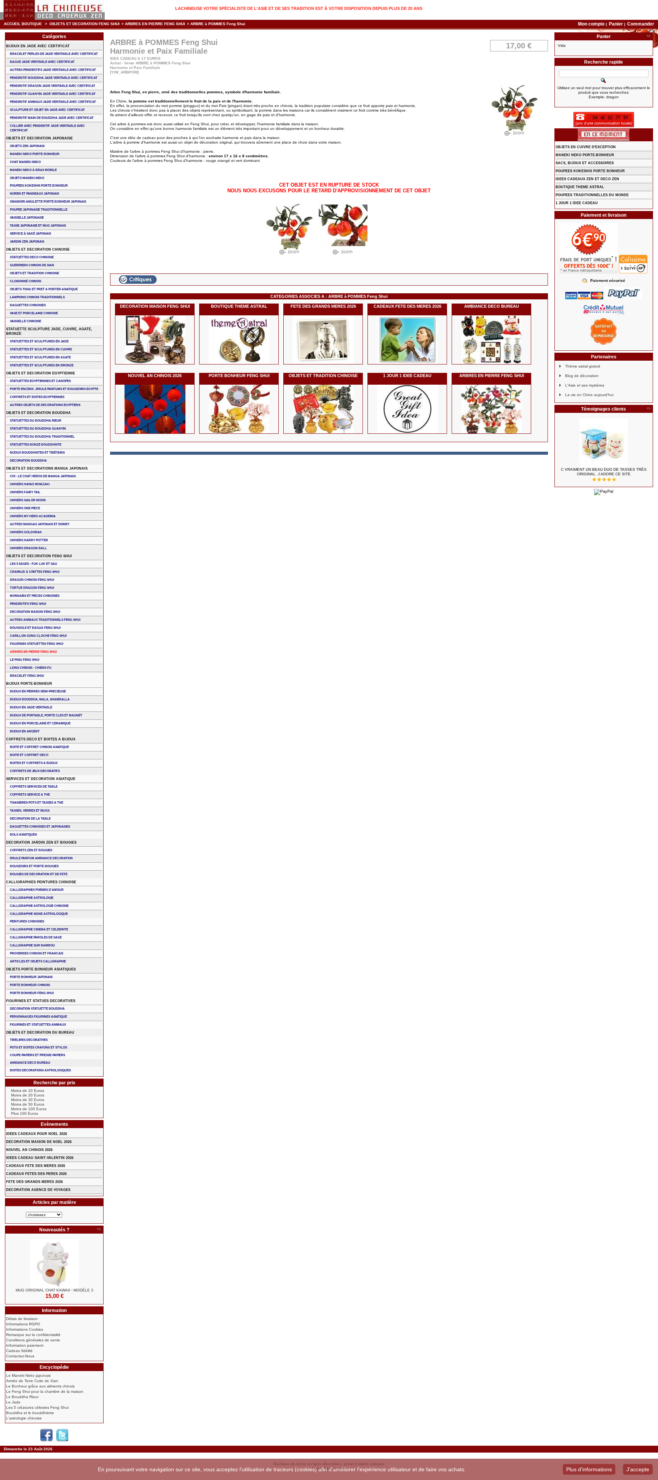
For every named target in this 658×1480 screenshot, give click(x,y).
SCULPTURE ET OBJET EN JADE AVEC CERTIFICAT (47, 110)
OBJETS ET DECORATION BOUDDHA (38, 413)
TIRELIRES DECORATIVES (29, 1040)
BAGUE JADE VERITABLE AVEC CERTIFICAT (42, 62)
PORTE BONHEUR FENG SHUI (239, 375)
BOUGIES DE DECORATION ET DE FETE (38, 874)
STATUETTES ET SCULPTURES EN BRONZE (41, 365)
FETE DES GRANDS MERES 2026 (323, 306)
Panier (616, 24)
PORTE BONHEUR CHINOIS (30, 985)
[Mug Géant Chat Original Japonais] (54, 1263)
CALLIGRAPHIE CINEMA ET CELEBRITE (39, 929)
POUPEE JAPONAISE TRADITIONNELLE (38, 209)
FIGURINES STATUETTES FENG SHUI (36, 644)
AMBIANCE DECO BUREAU (491, 306)
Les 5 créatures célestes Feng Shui (37, 1407)
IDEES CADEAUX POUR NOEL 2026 (36, 1134)
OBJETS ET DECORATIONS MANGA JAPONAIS (47, 468)
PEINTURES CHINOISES (27, 921)
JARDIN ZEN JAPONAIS (27, 241)
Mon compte (591, 24)
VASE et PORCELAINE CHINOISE (34, 313)
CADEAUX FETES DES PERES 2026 (36, 1174)
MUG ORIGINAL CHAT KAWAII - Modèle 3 (54, 1290)
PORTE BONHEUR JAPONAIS (31, 977)
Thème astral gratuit (582, 366)
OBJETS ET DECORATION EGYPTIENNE (40, 373)
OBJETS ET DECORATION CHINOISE (38, 249)
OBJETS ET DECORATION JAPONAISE (39, 138)
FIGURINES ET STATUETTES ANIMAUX (38, 1024)
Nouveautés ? (54, 1229)
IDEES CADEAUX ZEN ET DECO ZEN (587, 179)
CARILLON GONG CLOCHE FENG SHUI (38, 636)
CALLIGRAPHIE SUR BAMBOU (32, 945)
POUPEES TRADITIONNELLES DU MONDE (592, 195)
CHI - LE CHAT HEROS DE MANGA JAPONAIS (43, 476)
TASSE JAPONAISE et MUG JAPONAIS (38, 225)
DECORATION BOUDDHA (28, 460)
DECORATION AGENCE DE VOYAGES (38, 1190)
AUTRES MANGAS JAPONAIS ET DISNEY (39, 524)
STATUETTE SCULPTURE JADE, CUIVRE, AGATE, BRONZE (49, 331)
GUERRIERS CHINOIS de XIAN (32, 265)
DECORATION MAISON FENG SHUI (155, 306)
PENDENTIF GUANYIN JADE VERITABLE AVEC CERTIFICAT (53, 94)
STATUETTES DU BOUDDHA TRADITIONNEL (42, 436)
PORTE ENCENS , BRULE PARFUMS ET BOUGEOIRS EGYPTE (54, 389)
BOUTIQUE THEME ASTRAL (239, 306)
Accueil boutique (23, 24)
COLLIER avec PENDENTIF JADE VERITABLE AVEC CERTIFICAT (47, 128)
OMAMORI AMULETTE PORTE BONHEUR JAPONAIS (48, 201)
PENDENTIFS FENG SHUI (28, 604)
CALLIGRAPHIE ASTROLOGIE (31, 898)
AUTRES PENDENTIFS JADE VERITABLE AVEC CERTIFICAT (53, 70)
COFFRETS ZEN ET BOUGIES (31, 850)
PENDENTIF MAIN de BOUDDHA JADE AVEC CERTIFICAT (52, 118)
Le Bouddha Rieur (22, 1397)
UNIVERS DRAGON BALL (28, 548)
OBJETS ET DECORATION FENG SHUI (85, 24)
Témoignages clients (603, 409)
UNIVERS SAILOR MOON (28, 500)
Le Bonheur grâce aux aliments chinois (40, 1386)
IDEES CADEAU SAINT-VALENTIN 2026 (39, 1158)
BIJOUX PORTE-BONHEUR (29, 684)
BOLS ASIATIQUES (23, 834)
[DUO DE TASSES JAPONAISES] (604, 443)
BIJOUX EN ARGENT (25, 731)
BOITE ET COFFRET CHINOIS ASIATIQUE (39, 747)
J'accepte (637, 1469)
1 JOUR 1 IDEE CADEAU (407, 375)
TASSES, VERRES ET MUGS (30, 810)
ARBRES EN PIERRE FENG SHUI (155, 24)
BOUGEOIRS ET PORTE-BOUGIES (34, 866)
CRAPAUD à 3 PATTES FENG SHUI (34, 572)
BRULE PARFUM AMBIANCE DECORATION (41, 858)
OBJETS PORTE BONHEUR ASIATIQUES (41, 969)
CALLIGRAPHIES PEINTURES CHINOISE (41, 882)
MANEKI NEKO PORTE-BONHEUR (34, 154)
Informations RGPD (23, 1324)
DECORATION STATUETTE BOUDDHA (37, 1008)
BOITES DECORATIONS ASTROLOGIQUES (40, 1070)
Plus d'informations (589, 1469)
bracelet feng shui (27, 676)
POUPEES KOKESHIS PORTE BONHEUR (39, 185)
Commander (640, 24)
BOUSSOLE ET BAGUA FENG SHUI (35, 628)
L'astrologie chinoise (24, 1418)
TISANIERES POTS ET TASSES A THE (36, 802)
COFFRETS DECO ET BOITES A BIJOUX (40, 739)
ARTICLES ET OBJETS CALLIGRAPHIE (38, 961)
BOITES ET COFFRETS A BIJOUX (33, 763)
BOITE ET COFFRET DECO (29, 755)
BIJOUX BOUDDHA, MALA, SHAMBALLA (40, 699)
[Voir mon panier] (648, 36)
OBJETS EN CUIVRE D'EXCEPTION (586, 147)
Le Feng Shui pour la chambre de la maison (44, 1391)
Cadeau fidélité (19, 1351)
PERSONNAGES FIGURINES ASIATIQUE (38, 1016)
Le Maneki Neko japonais (28, 1375)
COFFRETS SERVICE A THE (30, 794)
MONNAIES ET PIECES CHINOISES (34, 596)
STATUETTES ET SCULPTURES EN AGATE (40, 357)
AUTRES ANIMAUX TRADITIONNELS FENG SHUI (45, 620)
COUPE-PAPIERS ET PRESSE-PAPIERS (37, 1055)
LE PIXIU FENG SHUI (24, 660)
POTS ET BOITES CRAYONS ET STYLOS (38, 1047)
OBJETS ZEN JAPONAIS (27, 146)
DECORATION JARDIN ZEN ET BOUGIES (41, 842)
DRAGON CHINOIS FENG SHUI (32, 580)
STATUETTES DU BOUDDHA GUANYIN (38, 428)
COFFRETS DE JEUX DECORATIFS (35, 771)
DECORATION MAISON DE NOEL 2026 (39, 1142)
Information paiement (24, 1345)
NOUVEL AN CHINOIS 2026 (155, 375)
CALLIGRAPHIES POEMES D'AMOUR (37, 890)
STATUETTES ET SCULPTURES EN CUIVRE (41, 349)
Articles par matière (54, 1202)
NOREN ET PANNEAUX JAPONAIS (34, 193)
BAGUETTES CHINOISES (28, 305)
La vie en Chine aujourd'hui (589, 395)
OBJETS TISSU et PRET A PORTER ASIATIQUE (44, 289)
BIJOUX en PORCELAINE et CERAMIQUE (40, 723)
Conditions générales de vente (33, 1340)
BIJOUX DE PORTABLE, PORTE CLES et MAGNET (46, 715)
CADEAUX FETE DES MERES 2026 (407, 306)
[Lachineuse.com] (52, 10)
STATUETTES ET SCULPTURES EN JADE (39, 341)
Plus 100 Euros (24, 1113)
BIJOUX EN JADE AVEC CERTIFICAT (38, 46)
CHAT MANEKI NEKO (25, 162)
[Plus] (99, 1230)
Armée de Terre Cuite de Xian (32, 1381)
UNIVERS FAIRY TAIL (25, 492)
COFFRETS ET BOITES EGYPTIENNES (37, 397)
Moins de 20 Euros (27, 1095)
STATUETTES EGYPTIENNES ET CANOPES (40, 381)
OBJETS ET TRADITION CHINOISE (323, 375)
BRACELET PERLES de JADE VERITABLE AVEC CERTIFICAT (54, 54)
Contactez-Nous (20, 1356)
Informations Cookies (24, 1329)
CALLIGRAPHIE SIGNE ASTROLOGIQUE (39, 914)
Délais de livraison (22, 1319)
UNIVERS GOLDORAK (26, 532)
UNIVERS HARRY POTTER (29, 540)
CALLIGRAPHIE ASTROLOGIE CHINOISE (39, 906)
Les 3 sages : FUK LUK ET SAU (33, 564)
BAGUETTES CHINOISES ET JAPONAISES (40, 826)
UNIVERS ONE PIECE (25, 508)
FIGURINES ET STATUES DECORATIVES (40, 1001)
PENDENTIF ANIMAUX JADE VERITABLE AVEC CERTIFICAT (53, 102)
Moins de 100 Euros (28, 1109)
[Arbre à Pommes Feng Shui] (289, 229)
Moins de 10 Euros (27, 1090)
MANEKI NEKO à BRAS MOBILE (33, 170)
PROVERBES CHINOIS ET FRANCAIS (36, 953)
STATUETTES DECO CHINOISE (32, 257)
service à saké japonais (30, 233)
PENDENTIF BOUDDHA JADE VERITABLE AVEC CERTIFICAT (53, 78)
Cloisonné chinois (25, 281)
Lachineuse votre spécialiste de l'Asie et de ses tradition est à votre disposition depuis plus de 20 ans (298, 8)
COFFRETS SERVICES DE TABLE (33, 786)
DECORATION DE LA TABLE (30, 818)
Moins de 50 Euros (27, 1104)
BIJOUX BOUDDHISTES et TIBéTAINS (37, 452)
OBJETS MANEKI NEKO (27, 178)
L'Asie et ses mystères (584, 385)
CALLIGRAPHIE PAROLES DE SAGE (36, 937)
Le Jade (13, 1402)
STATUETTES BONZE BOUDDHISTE (35, 444)
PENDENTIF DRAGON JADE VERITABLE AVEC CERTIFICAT (52, 86)
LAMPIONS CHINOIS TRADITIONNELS (37, 297)
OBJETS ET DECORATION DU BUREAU (40, 1032)
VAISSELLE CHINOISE (25, 321)
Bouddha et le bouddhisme (30, 1413)
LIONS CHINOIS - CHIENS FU (30, 668)
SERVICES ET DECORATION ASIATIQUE (40, 779)
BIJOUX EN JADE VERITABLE (31, 707)
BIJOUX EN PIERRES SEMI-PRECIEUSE (38, 691)
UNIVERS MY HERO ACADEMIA (33, 516)
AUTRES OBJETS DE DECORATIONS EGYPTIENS (45, 405)
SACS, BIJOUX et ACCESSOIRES (585, 163)
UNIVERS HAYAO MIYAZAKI (30, 484)
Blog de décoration (582, 376)
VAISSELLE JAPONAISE (27, 217)
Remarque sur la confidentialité (33, 1335)
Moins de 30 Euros (27, 1100)
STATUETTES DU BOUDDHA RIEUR (35, 420)
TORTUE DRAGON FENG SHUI (32, 588)
